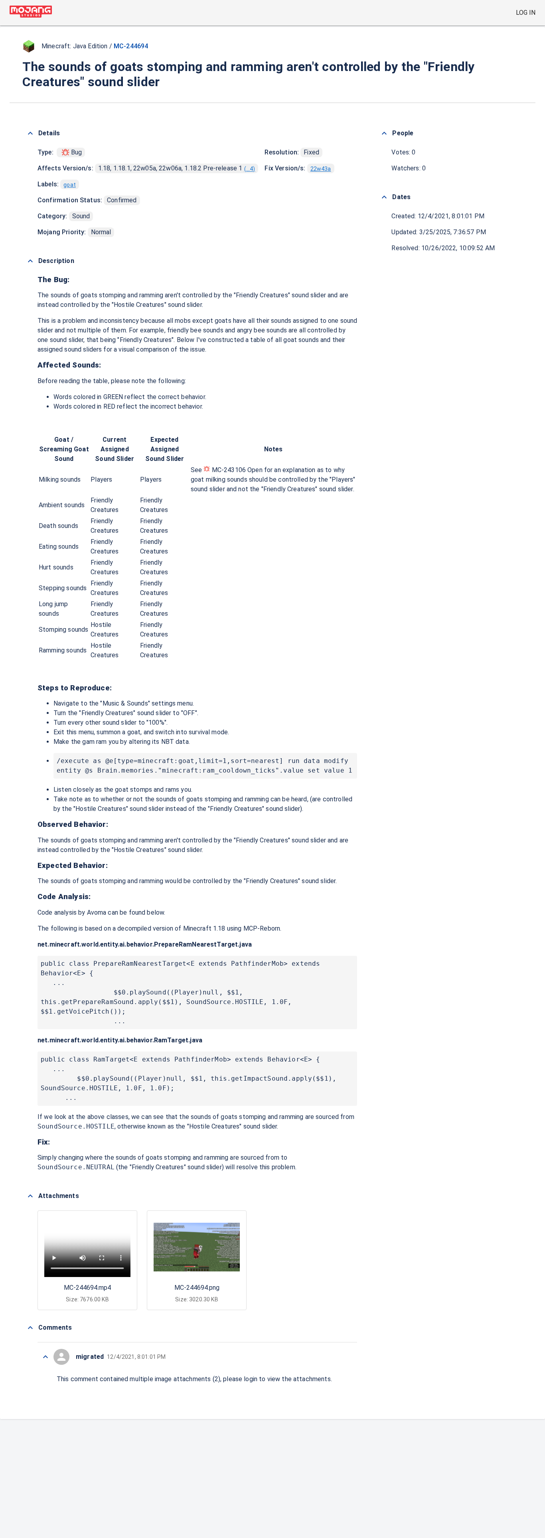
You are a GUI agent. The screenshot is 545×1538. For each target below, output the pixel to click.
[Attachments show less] (30, 1196)
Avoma (97, 912)
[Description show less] (30, 261)
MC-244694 (131, 46)
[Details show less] (30, 133)
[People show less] (384, 133)
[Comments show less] (30, 1328)
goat (69, 185)
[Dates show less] (384, 197)
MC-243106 (228, 470)
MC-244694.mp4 (87, 1287)
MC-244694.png (196, 1287)
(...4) (249, 169)
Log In (525, 12)
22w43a (320, 169)
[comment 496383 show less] (45, 1357)
